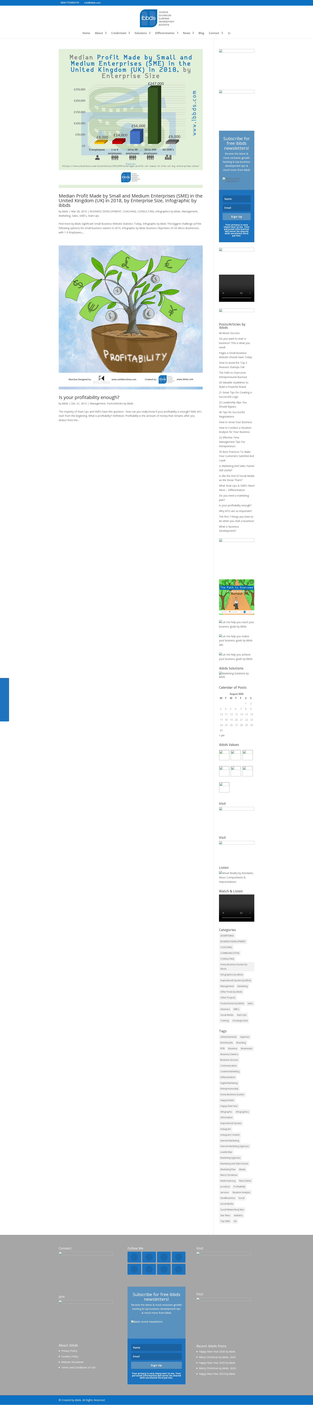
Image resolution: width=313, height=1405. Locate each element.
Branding (241, 1042)
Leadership (226, 1152)
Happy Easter (227, 1100)
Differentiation (165, 33)
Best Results (226, 1042)
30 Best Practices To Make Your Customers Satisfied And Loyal (236, 456)
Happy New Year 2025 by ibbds (217, 1362)
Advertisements (228, 1036)
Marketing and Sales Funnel (234, 1163)
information (226, 1117)
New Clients (245, 1180)
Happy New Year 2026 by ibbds (217, 1351)
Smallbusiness (227, 1198)
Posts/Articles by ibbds (120, 403)
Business (232, 1048)
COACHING (129, 211)
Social (242, 1198)
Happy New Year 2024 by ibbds (217, 1373)
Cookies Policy (69, 1356)
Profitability (239, 1186)
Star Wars (225, 1215)
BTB (222, 1048)
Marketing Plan (227, 1169)
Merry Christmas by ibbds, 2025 (217, 1357)
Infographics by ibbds (167, 211)
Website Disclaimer (72, 1362)
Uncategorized (240, 1020)
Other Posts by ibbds (231, 991)
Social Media (226, 1015)
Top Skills (225, 1221)
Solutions (141, 33)
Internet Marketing (229, 1140)
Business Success (229, 1059)
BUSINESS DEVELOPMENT (105, 211)
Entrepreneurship (229, 1088)
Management (189, 211)
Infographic (226, 1111)
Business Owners (229, 1054)
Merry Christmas (228, 1175)
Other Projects (227, 997)
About (99, 33)
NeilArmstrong (227, 1180)
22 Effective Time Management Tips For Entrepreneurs (232, 442)
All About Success (229, 333)
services (224, 1192)
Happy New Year (229, 1106)
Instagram (225, 1129)
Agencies (244, 1036)
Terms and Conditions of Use (78, 1367)
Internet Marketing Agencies (234, 1146)
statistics (238, 1215)
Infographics (242, 1111)
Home (86, 33)
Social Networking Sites (232, 1209)
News (186, 33)
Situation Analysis (241, 1192)
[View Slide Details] (236, 597)
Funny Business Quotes (232, 1094)
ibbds (65, 211)
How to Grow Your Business (235, 422)
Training (224, 1020)
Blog (201, 33)
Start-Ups (93, 215)
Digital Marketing (229, 1083)
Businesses (246, 1048)
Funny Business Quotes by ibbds (233, 966)
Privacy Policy (69, 1351)
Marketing (64, 215)
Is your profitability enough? (89, 397)
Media (242, 1169)
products (225, 1186)
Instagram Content (229, 1134)
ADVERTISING (227, 935)
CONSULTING (145, 211)
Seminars (225, 1009)
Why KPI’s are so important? (235, 511)
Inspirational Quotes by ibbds (235, 980)
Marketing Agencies (230, 1157)
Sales (75, 215)
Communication (228, 1065)
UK (235, 1221)
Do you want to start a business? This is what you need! (234, 343)
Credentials (118, 33)
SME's (83, 215)
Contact (214, 33)
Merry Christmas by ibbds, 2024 (217, 1368)
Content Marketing (229, 1071)
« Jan (222, 735)
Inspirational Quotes (230, 1123)
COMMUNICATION (229, 953)
